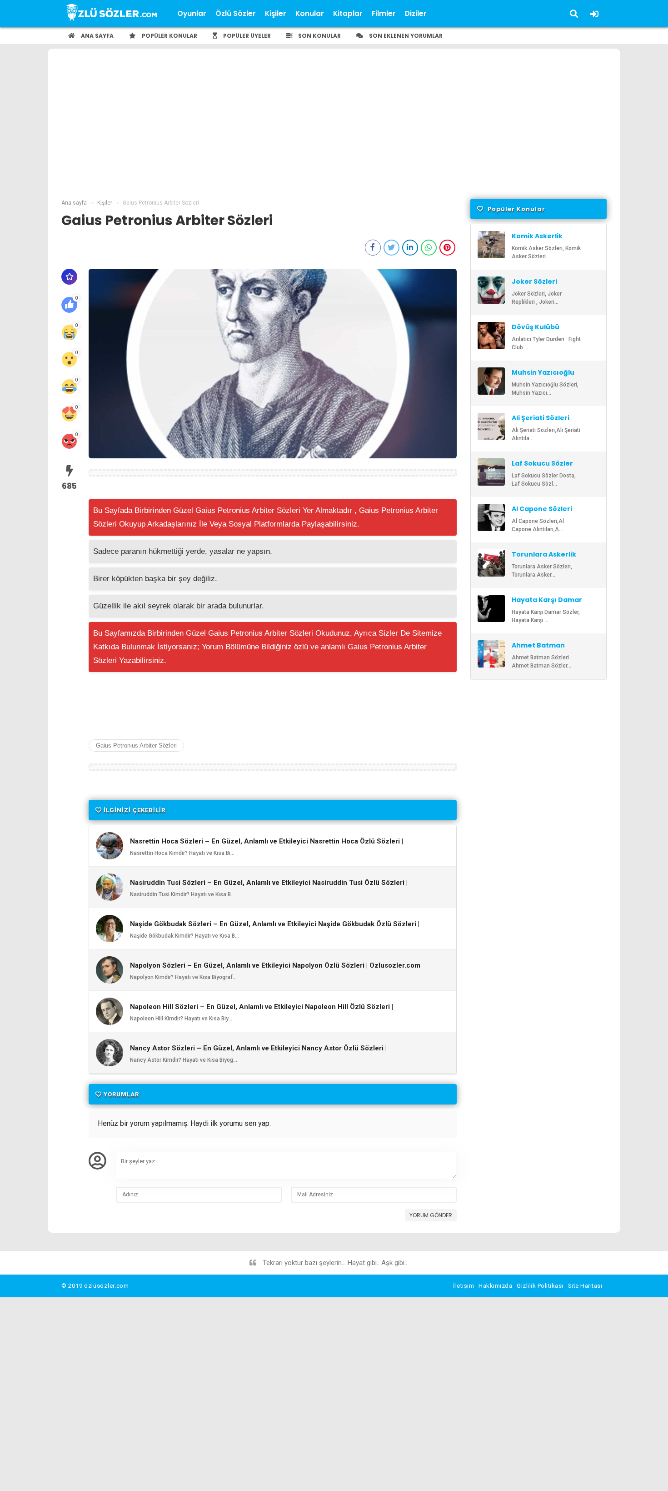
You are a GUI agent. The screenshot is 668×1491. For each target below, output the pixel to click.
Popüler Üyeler (246, 36)
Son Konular (319, 36)
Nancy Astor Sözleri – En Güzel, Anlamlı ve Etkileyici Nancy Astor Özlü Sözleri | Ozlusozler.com (258, 1052)
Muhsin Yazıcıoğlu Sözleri (543, 376)
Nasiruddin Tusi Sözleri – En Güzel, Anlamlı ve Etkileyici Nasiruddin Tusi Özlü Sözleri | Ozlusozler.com (269, 886)
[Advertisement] (334, 130)
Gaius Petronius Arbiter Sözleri (136, 745)
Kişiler (275, 13)
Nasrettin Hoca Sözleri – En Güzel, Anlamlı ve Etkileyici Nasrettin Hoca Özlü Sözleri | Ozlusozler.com (266, 845)
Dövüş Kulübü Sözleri (535, 331)
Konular (309, 13)
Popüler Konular (168, 36)
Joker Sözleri (534, 281)
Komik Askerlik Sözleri (537, 240)
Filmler (384, 13)
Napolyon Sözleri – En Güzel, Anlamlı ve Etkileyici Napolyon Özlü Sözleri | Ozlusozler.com (275, 965)
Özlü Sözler (235, 13)
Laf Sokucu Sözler (542, 463)
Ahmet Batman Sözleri (538, 649)
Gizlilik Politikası (540, 1285)
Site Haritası (585, 1285)
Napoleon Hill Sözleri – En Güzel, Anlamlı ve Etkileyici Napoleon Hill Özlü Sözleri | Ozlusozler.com (261, 1011)
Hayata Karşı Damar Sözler (547, 603)
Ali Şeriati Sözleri (540, 417)
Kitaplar (348, 13)
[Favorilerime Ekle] (69, 277)
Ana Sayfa (97, 36)
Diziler (416, 13)
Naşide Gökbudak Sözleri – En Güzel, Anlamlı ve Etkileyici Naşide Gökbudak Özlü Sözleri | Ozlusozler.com (274, 928)
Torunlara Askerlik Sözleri (544, 558)
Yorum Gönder (430, 1215)
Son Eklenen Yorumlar (405, 36)
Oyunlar (191, 13)
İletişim (463, 1285)
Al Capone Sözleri (542, 508)
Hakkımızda (495, 1285)
